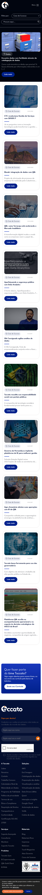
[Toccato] (5, 5)
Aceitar (28, 891)
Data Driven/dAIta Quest (29, 794)
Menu (34, 5)
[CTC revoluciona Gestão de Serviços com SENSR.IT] (21, 96)
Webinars (25, 846)
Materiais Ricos (28, 838)
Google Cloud (27, 803)
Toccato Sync (6, 856)
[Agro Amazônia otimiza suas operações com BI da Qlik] (21, 487)
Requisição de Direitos (10, 807)
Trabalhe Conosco (8, 780)
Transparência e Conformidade (7, 813)
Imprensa (25, 842)
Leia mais (8, 74)
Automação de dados (30, 807)
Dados (8, 54)
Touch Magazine (28, 850)
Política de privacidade (10, 796)
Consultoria (5, 838)
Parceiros (4, 772)
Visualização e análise (30, 784)
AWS (24, 769)
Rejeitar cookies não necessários (12, 891)
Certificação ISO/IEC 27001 (9, 821)
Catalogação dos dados (31, 776)
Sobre (3, 769)
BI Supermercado (8, 860)
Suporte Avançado (8, 834)
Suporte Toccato (7, 846)
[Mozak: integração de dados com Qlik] (21, 152)
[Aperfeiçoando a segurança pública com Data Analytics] (21, 262)
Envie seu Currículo (15, 686)
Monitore (4, 842)
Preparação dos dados (30, 780)
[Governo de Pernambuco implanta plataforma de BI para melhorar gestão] (21, 431)
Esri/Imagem (27, 772)
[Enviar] (38, 738)
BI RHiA (4, 867)
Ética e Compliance (8, 803)
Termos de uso (6, 799)
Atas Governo (27, 854)
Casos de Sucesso (29, 857)
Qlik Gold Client (7, 863)
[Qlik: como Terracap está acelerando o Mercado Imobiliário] (21, 206)
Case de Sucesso (13, 111)
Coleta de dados (28, 815)
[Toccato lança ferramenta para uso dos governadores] (21, 543)
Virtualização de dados (31, 788)
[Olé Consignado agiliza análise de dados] (21, 319)
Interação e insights (29, 799)
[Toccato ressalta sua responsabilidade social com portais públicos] (21, 375)
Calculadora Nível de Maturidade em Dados (10, 786)
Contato (4, 776)
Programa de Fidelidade (10, 792)
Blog (23, 834)
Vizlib (24, 811)
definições (16, 887)
